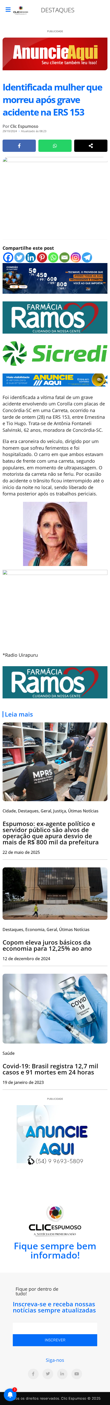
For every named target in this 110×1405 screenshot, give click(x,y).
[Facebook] (8, 257)
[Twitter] (19, 257)
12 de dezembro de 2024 (26, 958)
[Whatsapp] (53, 257)
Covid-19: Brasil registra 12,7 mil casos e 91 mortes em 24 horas (50, 1069)
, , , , (50, 811)
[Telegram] (87, 257)
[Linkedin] (31, 257)
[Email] (64, 257)
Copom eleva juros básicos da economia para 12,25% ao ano (47, 945)
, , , (46, 929)
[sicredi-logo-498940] (55, 353)
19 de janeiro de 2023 (23, 1082)
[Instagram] (76, 257)
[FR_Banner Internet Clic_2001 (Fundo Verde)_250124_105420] (55, 317)
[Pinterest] (42, 257)
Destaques (57, 10)
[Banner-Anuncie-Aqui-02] (55, 379)
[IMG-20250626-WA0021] (55, 278)
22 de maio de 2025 (21, 852)
